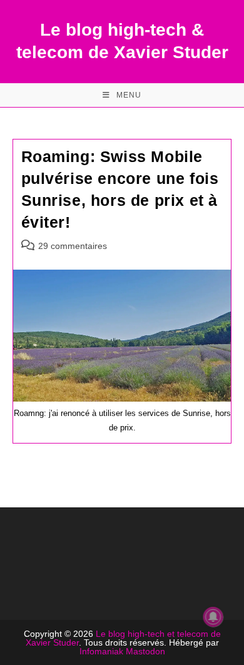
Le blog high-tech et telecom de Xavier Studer (123, 638)
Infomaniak (101, 651)
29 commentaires (72, 246)
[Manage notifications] (213, 617)
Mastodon (145, 651)
